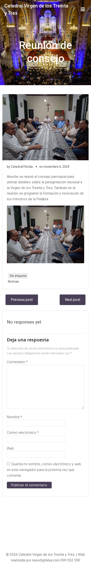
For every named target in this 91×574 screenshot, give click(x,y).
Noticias (13, 281)
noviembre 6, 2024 (56, 166)
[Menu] (83, 9)
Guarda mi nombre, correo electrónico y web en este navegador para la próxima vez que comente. (44, 469)
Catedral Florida (22, 166)
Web (10, 448)
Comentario (17, 362)
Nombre (14, 417)
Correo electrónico (23, 432)
